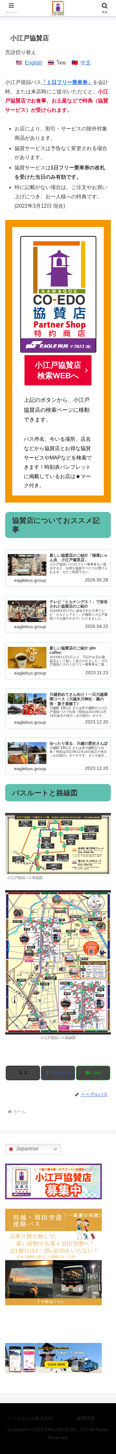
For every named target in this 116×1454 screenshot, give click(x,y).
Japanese (27, 1149)
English (33, 62)
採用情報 (86, 1418)
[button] (103, 1038)
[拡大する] (102, 821)
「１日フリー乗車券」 (67, 82)
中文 (86, 62)
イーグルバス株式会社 (30, 1418)
